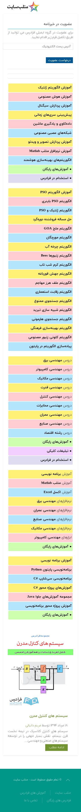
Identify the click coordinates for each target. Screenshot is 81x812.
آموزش (56, 474)
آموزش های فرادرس (33, 793)
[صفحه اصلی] (23, 6)
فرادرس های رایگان (59, 800)
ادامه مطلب (56, 747)
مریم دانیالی (33, 725)
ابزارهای (53, 537)
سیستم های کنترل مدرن (48, 716)
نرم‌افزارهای (54, 501)
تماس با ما (31, 800)
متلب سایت (63, 793)
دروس (57, 360)
